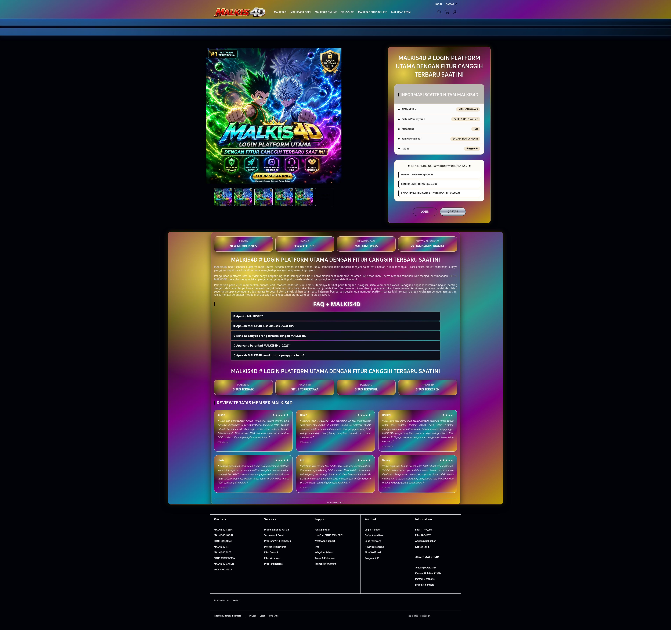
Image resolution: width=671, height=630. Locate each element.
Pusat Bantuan (322, 529)
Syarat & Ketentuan (325, 558)
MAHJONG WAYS (223, 569)
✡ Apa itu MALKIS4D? (248, 316)
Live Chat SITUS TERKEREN (329, 535)
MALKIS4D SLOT (222, 552)
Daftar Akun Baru (374, 535)
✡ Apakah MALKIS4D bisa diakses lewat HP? (263, 326)
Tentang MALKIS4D (425, 567)
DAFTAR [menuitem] (450, 4)
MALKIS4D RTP (222, 546)
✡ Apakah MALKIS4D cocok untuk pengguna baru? (268, 355)
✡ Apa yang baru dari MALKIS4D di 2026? (261, 345)
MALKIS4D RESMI (223, 529)
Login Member (373, 529)
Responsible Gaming (326, 563)
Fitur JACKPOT (423, 535)
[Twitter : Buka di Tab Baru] (441, 616)
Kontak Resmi (422, 546)
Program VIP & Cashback (277, 541)
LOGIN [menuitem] (438, 4)
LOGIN (425, 211)
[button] (447, 12)
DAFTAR (453, 211)
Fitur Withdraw (272, 558)
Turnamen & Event (274, 535)
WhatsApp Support (325, 541)
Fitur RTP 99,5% (423, 529)
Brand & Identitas (424, 584)
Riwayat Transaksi (374, 546)
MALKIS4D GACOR (224, 563)
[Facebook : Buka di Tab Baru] (434, 616)
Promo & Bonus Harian (276, 529)
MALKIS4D (220, 267)
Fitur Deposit (271, 552)
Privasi (252, 616)
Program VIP (372, 558)
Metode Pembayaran (275, 546)
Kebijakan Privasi (324, 552)
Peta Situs (274, 616)
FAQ (317, 546)
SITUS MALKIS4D (223, 541)
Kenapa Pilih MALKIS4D (428, 573)
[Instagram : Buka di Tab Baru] (448, 616)
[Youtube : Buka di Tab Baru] (455, 616)
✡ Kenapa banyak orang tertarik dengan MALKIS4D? (269, 336)
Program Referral (273, 563)
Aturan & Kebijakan (425, 541)
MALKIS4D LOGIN (223, 535)
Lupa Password (373, 541)
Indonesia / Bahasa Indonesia (227, 616)
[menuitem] (280, 12)
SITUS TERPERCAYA (224, 558)
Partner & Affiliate (425, 579)
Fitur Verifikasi (373, 552)
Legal (262, 616)
